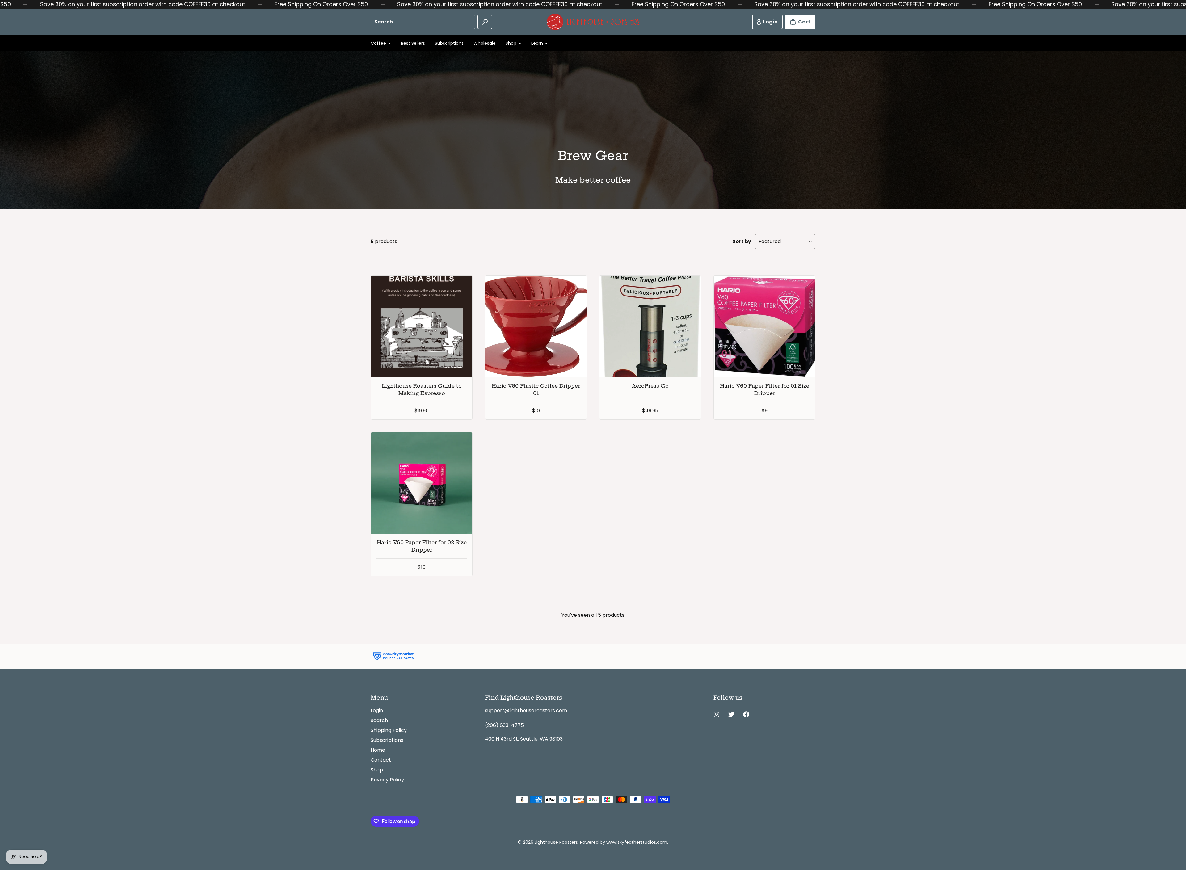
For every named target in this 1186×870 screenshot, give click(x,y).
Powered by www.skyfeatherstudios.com (623, 842)
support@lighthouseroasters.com (526, 710)
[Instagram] (716, 714)
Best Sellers (413, 43)
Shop (377, 769)
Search (379, 720)
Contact (381, 759)
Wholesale (484, 43)
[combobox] (423, 22)
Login (377, 710)
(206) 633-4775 (504, 725)
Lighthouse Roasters (556, 842)
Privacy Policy (387, 779)
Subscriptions (449, 43)
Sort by (742, 241)
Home (378, 750)
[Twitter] (731, 714)
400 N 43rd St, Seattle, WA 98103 (524, 738)
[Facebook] (746, 714)
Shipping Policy (389, 730)
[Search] (484, 22)
